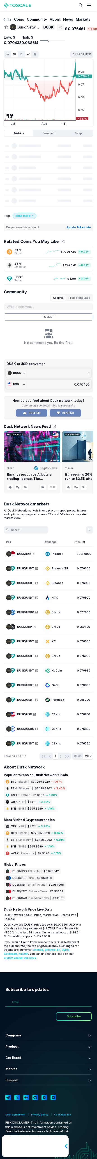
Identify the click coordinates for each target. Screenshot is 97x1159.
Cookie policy (62, 1114)
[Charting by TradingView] (10, 116)
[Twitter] (17, 1097)
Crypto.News (48, 468)
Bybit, (66, 949)
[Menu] (90, 5)
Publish (48, 316)
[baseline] (28, 54)
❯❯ (67, 756)
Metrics (19, 133)
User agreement (15, 1114)
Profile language (79, 297)
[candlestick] (35, 54)
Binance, (38, 949)
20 (87, 756)
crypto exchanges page (20, 957)
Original (58, 297)
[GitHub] (35, 1097)
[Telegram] (8, 1097)
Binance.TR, (53, 949)
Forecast (48, 133)
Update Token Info (78, 227)
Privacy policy (39, 1114)
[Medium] (26, 1097)
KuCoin (23, 953)
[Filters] (89, 529)
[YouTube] (44, 1097)
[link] (48, 252)
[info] (84, 542)
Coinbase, (11, 953)
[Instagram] (53, 1097)
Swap (78, 133)
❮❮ (43, 756)
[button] (80, 5)
